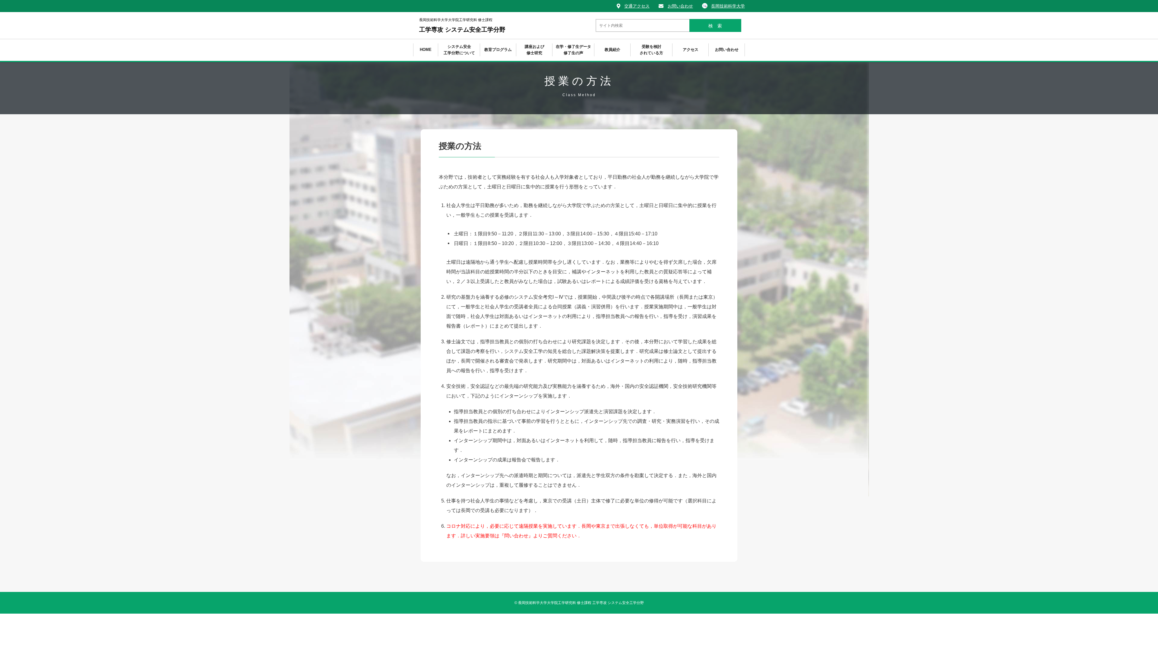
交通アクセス (637, 6)
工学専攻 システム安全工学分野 (462, 25)
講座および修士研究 (534, 49)
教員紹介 (612, 49)
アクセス (690, 49)
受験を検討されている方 (651, 49)
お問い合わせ (680, 6)
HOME (426, 49)
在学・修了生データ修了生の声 (573, 49)
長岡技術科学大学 (728, 6)
